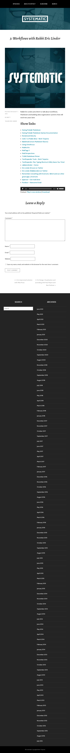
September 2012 (42, 731)
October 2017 (41, 431)
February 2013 (41, 705)
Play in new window (34, 192)
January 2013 (41, 710)
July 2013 (40, 680)
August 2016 (41, 497)
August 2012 (41, 736)
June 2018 (40, 390)
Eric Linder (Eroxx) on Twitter (32, 168)
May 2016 (40, 507)
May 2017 (40, 451)
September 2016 (42, 492)
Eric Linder (13, 121)
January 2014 (41, 649)
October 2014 (41, 604)
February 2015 (41, 583)
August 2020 (41, 360)
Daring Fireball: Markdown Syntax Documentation (40, 133)
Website (7, 259)
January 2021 (41, 334)
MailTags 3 (26, 150)
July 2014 (40, 619)
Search (54, 4)
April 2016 (40, 512)
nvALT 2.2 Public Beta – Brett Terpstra (35, 139)
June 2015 (40, 563)
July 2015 (40, 558)
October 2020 (41, 350)
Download (46, 192)
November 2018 (42, 365)
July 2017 (40, 441)
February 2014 (41, 644)
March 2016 (40, 517)
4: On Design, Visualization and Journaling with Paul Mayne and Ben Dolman (45, 282)
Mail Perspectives (28, 153)
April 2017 (40, 456)
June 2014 (40, 624)
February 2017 (41, 467)
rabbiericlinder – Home (30, 165)
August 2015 (41, 553)
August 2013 (41, 675)
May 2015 (40, 568)
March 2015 (40, 578)
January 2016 (41, 527)
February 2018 (41, 411)
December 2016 (42, 477)
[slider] (61, 188)
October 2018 (41, 370)
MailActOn (26, 148)
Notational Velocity (29, 136)
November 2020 (42, 345)
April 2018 (40, 400)
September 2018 (42, 375)
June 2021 (40, 309)
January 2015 (41, 588)
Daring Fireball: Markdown (31, 130)
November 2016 (42, 482)
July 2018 (40, 385)
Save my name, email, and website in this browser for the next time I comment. (32, 264)
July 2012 (40, 741)
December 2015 (42, 533)
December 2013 (42, 654)
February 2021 (41, 329)
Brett (9, 117)
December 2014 (42, 594)
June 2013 (40, 685)
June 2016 (40, 502)
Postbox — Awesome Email (31, 183)
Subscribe (43, 4)
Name (7, 246)
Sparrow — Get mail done (31, 180)
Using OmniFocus (28, 145)
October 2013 (41, 665)
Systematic (35, 19)
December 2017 (42, 421)
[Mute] (58, 189)
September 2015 (42, 548)
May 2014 (40, 629)
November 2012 (42, 721)
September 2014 (42, 609)
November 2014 (42, 599)
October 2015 (41, 543)
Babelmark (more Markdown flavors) (35, 142)
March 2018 (40, 406)
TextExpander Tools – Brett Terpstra (35, 159)
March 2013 (40, 700)
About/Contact (30, 4)
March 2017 (40, 461)
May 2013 (40, 690)
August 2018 (41, 380)
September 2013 (42, 670)
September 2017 (42, 436)
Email (7, 252)
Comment (8, 218)
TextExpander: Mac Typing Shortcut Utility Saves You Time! (43, 162)
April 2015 (40, 573)
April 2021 (40, 319)
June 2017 (40, 446)
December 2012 (42, 715)
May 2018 (40, 395)
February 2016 (41, 522)
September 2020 (42, 355)
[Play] (23, 189)
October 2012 (41, 726)
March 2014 (40, 639)
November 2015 (42, 538)
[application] (42, 189)
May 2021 (40, 314)
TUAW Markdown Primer (31, 156)
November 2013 (42, 660)
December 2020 (42, 339)
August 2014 (41, 614)
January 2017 (41, 472)
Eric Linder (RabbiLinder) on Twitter (34, 171)
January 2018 (41, 416)
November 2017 (42, 426)
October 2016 (41, 487)
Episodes (16, 4)
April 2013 (40, 695)
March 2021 (40, 324)
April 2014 (40, 634)
